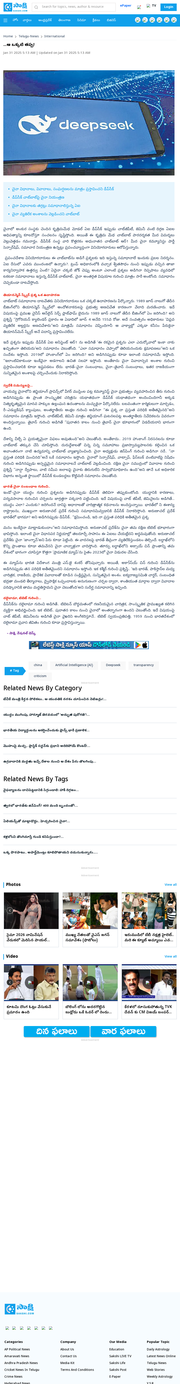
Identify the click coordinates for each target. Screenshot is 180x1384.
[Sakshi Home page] (15, 7)
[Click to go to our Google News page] (174, 20)
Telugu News (156, 1363)
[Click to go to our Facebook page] (137, 20)
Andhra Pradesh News (21, 1363)
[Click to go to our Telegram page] (43, 1328)
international (54, 36)
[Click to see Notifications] (139, 7)
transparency (144, 665)
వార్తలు (27, 20)
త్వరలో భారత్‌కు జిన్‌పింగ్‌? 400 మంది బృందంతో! (86, 806)
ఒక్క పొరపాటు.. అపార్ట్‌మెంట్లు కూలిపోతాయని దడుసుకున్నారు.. (86, 853)
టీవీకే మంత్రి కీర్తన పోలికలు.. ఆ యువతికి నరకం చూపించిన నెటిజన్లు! (89, 699)
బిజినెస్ (111, 20)
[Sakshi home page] (19, 1309)
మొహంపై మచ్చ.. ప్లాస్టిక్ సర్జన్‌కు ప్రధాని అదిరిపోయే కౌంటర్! (86, 746)
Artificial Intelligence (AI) (74, 665)
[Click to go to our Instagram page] (159, 20)
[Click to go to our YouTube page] (166, 20)
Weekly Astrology (160, 1377)
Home (8, 36)
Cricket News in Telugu (21, 1370)
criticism (40, 676)
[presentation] (10, 910)
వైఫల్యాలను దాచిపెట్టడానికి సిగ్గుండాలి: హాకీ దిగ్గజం (81, 790)
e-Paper (115, 1377)
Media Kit (67, 1363)
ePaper (125, 6)
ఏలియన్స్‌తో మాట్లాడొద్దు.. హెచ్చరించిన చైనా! (83, 821)
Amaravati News (16, 1357)
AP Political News (17, 1350)
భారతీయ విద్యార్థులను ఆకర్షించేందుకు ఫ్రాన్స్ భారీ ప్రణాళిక (86, 730)
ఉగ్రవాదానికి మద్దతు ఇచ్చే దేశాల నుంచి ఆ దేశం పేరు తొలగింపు (85, 762)
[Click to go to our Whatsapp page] (145, 20)
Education (116, 1350)
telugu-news (28, 36)
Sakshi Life (117, 1363)
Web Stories (156, 1370)
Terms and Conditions (77, 1370)
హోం (15, 20)
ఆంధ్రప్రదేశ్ (45, 20)
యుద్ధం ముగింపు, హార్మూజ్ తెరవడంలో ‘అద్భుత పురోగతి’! (84, 715)
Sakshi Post (117, 1370)
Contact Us (68, 1357)
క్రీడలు (96, 20)
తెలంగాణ (64, 20)
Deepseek (113, 665)
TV (153, 6)
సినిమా (81, 20)
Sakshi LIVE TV (120, 1357)
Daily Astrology (158, 1350)
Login (168, 7)
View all (171, 885)
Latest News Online (161, 1357)
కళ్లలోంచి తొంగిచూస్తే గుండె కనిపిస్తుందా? (85, 837)
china (38, 665)
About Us (67, 1350)
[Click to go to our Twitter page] (152, 20)
